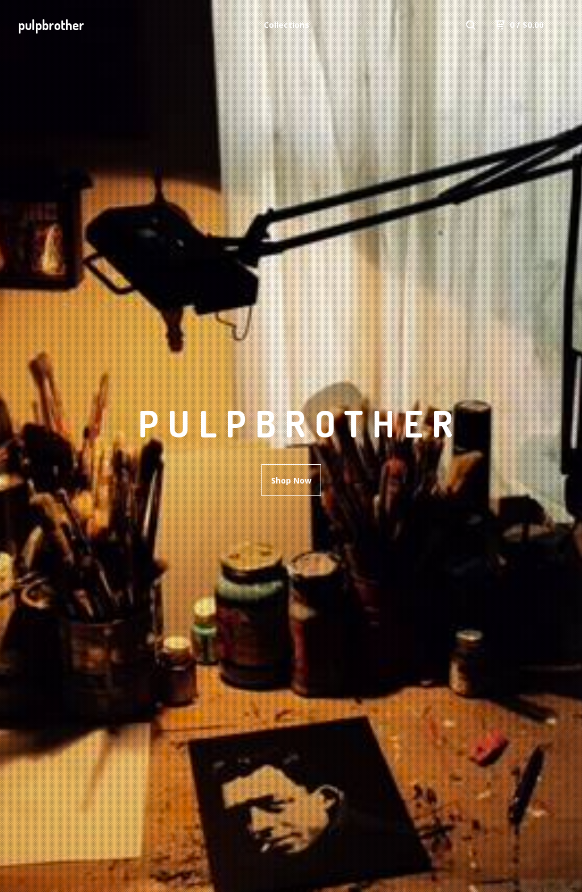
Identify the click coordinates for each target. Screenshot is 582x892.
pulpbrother (51, 25)
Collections (286, 24)
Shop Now (291, 480)
